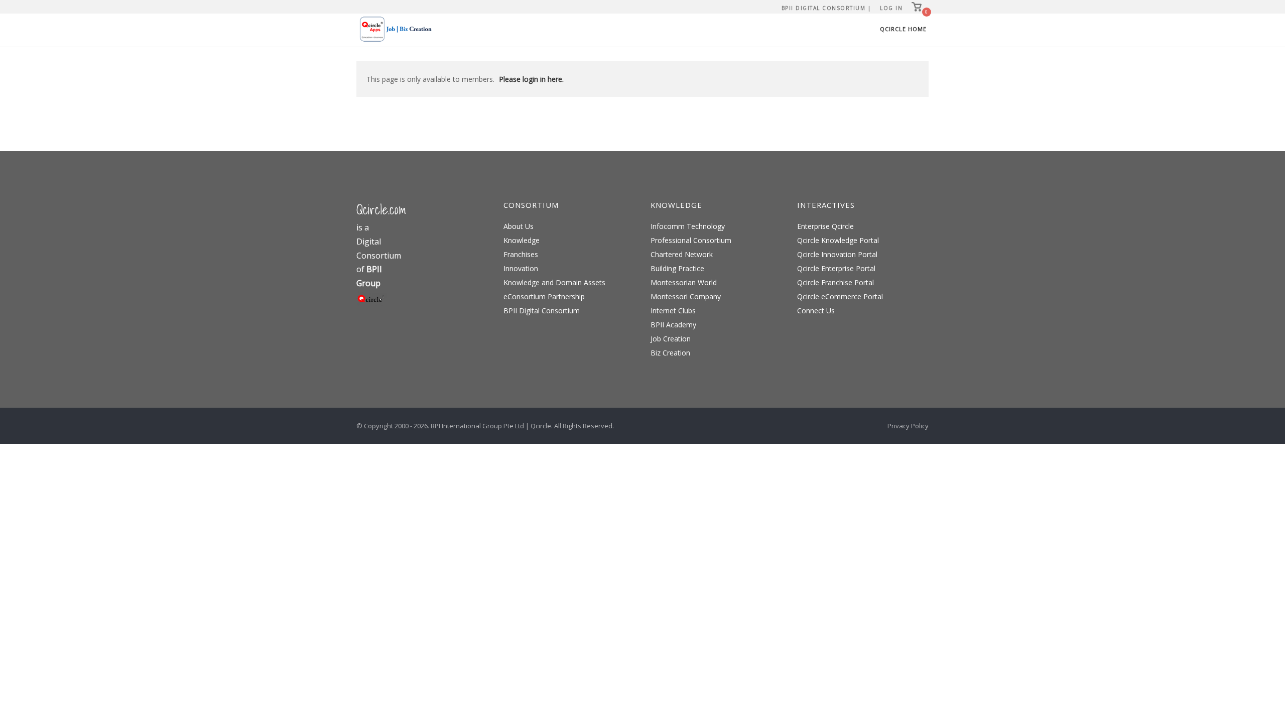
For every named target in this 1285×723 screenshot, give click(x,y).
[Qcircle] (371, 303)
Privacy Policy (908, 425)
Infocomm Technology (688, 226)
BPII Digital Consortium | (826, 8)
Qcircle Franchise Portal (835, 282)
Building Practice (677, 268)
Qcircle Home (903, 29)
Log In (891, 8)
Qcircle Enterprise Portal (836, 268)
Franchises (520, 254)
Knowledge (521, 240)
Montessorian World (684, 282)
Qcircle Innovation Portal (837, 254)
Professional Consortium (691, 240)
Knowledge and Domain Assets (554, 282)
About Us (518, 226)
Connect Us (816, 310)
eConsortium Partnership (544, 296)
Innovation (520, 268)
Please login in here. (531, 79)
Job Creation (671, 338)
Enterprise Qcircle (825, 226)
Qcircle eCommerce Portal (840, 296)
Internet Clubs (673, 310)
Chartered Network (682, 254)
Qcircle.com (381, 209)
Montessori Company (686, 296)
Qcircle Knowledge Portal (838, 240)
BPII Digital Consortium (541, 310)
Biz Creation (670, 352)
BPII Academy (673, 324)
